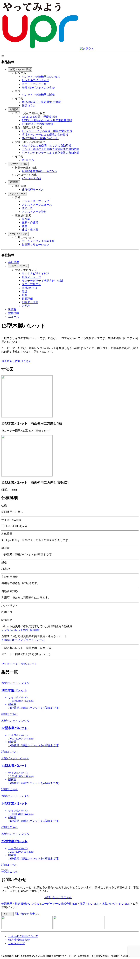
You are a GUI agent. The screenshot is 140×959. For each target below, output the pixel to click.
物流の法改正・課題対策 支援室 (41, 101)
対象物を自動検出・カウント (39, 171)
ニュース (13, 316)
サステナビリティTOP (35, 273)
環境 (24, 291)
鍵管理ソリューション (35, 244)
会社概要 (13, 262)
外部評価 (27, 298)
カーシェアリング (18, 233)
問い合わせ (21, 913)
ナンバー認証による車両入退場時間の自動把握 (50, 149)
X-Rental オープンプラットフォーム (23, 639)
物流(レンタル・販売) (20, 69)
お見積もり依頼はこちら (16, 361)
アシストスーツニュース (37, 204)
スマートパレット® (34, 83)
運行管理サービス (33, 189)
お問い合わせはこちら (58, 897)
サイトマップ (16, 943)
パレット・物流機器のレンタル (41, 76)
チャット (7, 914)
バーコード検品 (31, 178)
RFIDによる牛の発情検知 (37, 124)
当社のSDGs (29, 287)
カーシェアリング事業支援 (38, 241)
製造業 (26, 218)
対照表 (26, 305)
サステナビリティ (18, 266)
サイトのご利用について (23, 936)
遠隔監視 (14, 109)
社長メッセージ (31, 277)
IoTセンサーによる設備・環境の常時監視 (47, 131)
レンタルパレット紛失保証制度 (20, 629)
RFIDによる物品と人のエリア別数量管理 (47, 120)
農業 (24, 226)
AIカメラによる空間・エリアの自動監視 (46, 145)
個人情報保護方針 (19, 939)
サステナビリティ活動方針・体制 (42, 280)
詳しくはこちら (43, 351)
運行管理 (14, 182)
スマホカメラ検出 (18, 164)
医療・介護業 (30, 222)
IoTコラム (28, 159)
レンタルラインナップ (35, 80)
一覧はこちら (9, 871)
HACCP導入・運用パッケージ (40, 138)
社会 (24, 295)
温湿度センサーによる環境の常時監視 (45, 134)
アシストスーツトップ (35, 200)
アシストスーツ (17, 193)
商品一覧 (27, 208)
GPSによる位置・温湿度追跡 (39, 116)
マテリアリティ (31, 284)
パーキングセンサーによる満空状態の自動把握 (50, 152)
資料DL (34, 913)
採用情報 (13, 313)
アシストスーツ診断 (34, 211)
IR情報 (12, 309)
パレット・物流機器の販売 (38, 94)
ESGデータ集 (30, 302)
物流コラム (29, 105)
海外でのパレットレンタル (38, 87)
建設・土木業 (30, 229)
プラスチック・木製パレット (19, 663)
